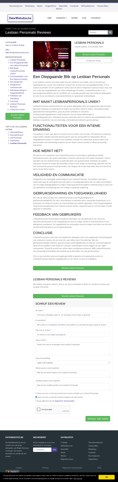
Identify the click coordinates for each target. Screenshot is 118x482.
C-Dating (64, 442)
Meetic (40, 6)
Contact (19, 468)
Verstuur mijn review (97, 418)
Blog (84, 18)
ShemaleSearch (16, 135)
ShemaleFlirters (16, 132)
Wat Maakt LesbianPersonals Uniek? (17, 71)
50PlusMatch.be (87, 6)
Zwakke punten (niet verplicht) (47, 381)
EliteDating (29, 6)
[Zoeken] (110, 32)
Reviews (74, 18)
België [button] (13, 472)
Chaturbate (95, 18)
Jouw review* (40, 340)
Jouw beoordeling (42, 358)
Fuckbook (74, 6)
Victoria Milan (102, 6)
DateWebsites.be (20, 18)
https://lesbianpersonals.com (17, 53)
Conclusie (14, 101)
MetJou (59, 9)
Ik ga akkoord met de (56, 401)
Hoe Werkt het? (16, 82)
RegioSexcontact (67, 459)
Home (49, 18)
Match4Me (63, 6)
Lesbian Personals (17, 60)
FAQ (99, 468)
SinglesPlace (50, 6)
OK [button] (106, 477)
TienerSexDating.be (95, 442)
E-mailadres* (40, 320)
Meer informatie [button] (78, 478)
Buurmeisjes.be (16, 6)
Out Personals (16, 138)
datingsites (60, 18)
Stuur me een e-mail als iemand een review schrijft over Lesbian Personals (67, 393)
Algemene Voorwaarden (65, 401)
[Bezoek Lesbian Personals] (52, 57)
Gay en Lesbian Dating (24, 29)
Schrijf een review (17, 110)
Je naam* (39, 310)
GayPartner (14, 141)
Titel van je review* (43, 330)
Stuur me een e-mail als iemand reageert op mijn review (60, 397)
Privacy (46, 468)
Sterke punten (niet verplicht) (47, 368)
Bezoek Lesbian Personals (17, 116)
